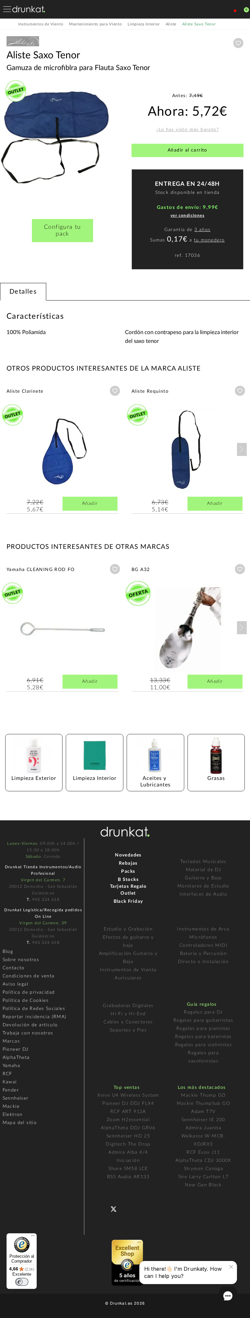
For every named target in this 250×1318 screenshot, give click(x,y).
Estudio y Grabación (128, 929)
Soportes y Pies (128, 1030)
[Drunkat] (28, 9)
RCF (7, 1074)
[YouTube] (129, 1208)
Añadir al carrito (187, 150)
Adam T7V (203, 1111)
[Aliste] (23, 46)
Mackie (11, 1106)
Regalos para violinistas (203, 1045)
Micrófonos (203, 937)
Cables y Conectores (128, 1022)
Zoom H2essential (128, 1120)
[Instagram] (142, 1208)
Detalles (23, 291)
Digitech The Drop (128, 1144)
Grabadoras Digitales (128, 1005)
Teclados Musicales (203, 861)
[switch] (21, 1282)
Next (242, 449)
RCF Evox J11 (203, 1152)
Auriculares (128, 978)
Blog (8, 951)
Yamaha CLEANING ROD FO (41, 569)
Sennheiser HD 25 (128, 1136)
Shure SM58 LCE (128, 1168)
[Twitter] (116, 1211)
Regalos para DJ (203, 1012)
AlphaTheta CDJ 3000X (203, 1160)
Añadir (90, 503)
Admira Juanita (204, 1128)
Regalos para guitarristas (203, 1020)
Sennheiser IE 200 (203, 1120)
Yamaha (11, 1065)
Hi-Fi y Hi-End (128, 1014)
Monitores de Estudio (203, 886)
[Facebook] (103, 1208)
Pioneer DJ (16, 1049)
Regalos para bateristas (203, 1036)
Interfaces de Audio (204, 894)
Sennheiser (16, 1098)
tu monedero (209, 240)
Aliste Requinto (150, 391)
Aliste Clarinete (25, 391)
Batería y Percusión (203, 953)
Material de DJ (203, 870)
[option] (62, 140)
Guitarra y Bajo (203, 878)
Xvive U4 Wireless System (128, 1095)
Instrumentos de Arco (203, 929)
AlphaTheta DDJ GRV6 (128, 1128)
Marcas (11, 1041)
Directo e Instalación (203, 961)
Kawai (10, 1082)
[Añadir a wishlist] (238, 43)
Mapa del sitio (20, 1122)
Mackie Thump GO (203, 1095)
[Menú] (33, 1237)
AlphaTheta (16, 1057)
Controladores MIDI (203, 945)
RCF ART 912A (128, 1111)
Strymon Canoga (203, 1168)
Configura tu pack (62, 230)
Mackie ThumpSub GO (203, 1103)
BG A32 (141, 569)
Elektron (13, 1114)
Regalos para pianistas (203, 1028)
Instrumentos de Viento (128, 970)
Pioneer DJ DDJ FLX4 (128, 1103)
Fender (11, 1090)
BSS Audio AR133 (128, 1177)
